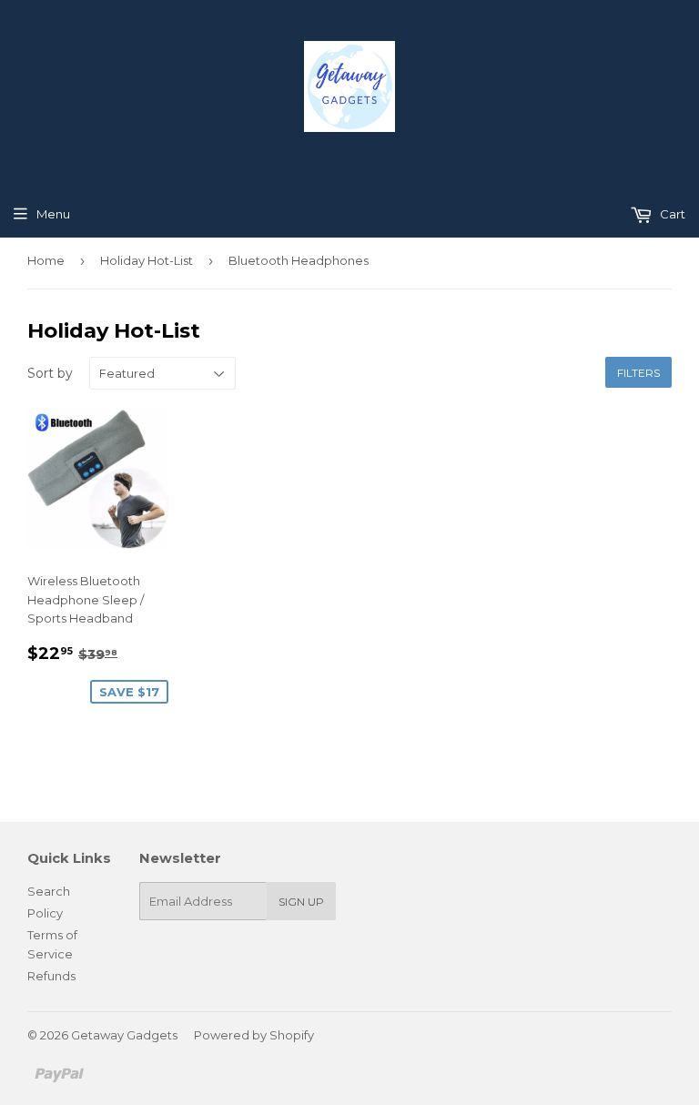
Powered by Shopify (254, 1035)
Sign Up (301, 901)
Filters (638, 373)
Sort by (50, 373)
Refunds (51, 975)
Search (48, 891)
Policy (45, 913)
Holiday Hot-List (146, 260)
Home (46, 260)
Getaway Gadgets (124, 1035)
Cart (671, 214)
